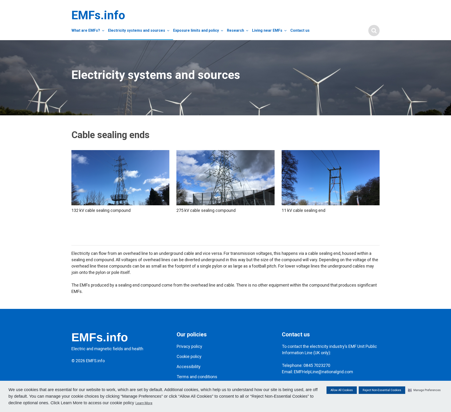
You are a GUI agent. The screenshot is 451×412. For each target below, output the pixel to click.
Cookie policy (189, 356)
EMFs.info (97, 15)
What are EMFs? (85, 30)
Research (235, 30)
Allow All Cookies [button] (341, 390)
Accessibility (189, 366)
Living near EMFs (267, 30)
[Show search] (374, 30)
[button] (424, 390)
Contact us (300, 30)
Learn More (144, 403)
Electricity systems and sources (136, 30)
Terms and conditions (197, 376)
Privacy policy (189, 346)
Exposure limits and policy (196, 30)
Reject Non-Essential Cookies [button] (382, 390)
